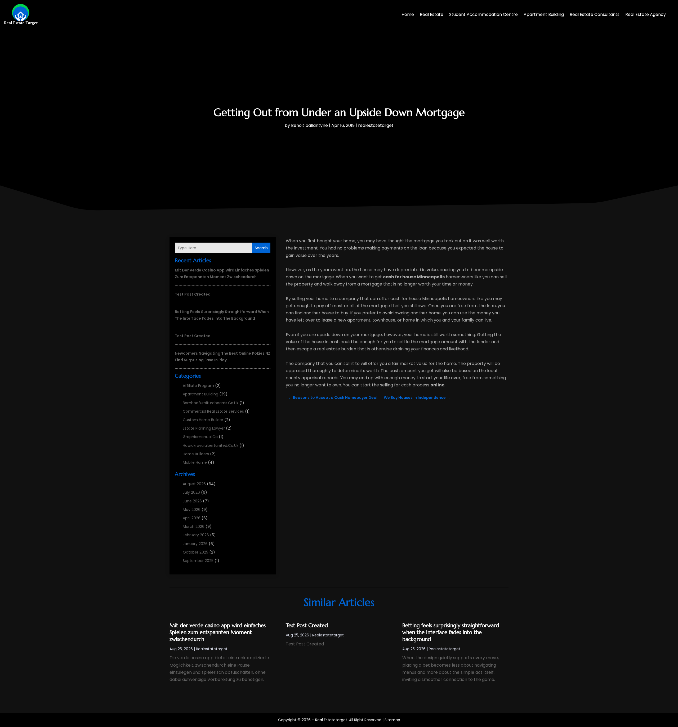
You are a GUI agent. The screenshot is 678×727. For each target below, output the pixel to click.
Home (408, 14)
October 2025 (195, 552)
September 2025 (198, 560)
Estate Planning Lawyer (204, 428)
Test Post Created (193, 294)
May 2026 (191, 509)
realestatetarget (376, 125)
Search (261, 248)
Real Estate (431, 14)
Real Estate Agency (645, 14)
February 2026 (196, 535)
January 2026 (195, 543)
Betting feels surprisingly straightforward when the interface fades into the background (450, 632)
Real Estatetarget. (331, 719)
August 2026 (194, 484)
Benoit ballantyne (309, 125)
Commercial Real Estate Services (213, 411)
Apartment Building (544, 14)
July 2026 (191, 492)
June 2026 (192, 501)
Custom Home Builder (203, 419)
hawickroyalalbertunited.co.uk (210, 445)
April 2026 (191, 518)
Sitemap (392, 719)
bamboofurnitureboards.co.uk (210, 402)
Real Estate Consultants (594, 14)
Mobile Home (195, 462)
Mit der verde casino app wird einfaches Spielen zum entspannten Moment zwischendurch (218, 632)
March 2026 (193, 526)
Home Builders (196, 454)
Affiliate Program (198, 385)
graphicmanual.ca (200, 436)
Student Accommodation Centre (483, 14)
